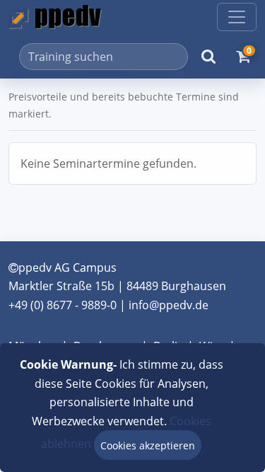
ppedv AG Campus (67, 267)
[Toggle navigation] (237, 17)
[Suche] (208, 56)
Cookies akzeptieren (147, 445)
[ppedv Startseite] (55, 17)
